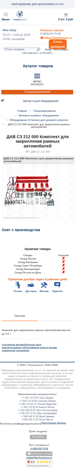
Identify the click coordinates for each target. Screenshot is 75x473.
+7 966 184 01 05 (29, 416)
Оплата (18, 291)
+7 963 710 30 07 (30, 397)
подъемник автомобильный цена (21, 344)
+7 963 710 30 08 (28, 401)
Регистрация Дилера (53, 422)
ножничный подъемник (15, 350)
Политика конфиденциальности (20, 423)
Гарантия (57, 291)
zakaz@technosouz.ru (39, 457)
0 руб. (70, 19)
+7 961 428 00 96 (26, 410)
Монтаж (44, 291)
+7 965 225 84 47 (27, 404)
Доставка (31, 291)
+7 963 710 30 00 (29, 407)
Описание (19, 315)
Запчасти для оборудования (40, 100)
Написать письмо (52, 30)
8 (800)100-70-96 (50, 33)
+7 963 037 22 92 (27, 413)
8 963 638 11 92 (30, 419)
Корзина (66, 15)
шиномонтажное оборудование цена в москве (29, 347)
